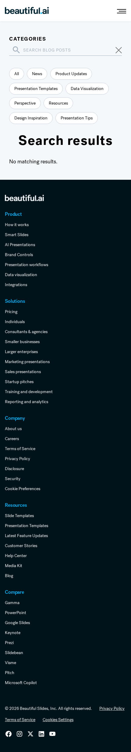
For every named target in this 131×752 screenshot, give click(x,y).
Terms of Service (20, 448)
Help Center (16, 555)
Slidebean (14, 652)
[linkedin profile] (8, 733)
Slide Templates (19, 515)
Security (12, 478)
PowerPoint (15, 612)
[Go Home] (27, 11)
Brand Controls (19, 254)
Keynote (12, 632)
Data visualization (21, 274)
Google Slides (17, 622)
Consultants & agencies (26, 331)
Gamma (12, 602)
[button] (119, 11)
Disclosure (14, 468)
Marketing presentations (27, 361)
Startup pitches (19, 381)
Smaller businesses (22, 341)
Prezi (9, 642)
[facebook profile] (52, 733)
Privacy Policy (17, 458)
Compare (14, 592)
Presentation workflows (26, 264)
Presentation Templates (26, 525)
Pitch (9, 672)
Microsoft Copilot (21, 682)
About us (13, 428)
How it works (17, 224)
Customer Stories (21, 545)
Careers (12, 438)
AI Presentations (20, 244)
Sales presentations (23, 371)
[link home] (24, 197)
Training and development (29, 391)
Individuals (15, 321)
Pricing (11, 311)
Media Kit (13, 565)
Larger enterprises (21, 351)
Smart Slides (16, 234)
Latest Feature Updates (26, 535)
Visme (10, 662)
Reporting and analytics (26, 401)
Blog (9, 575)
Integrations (16, 284)
